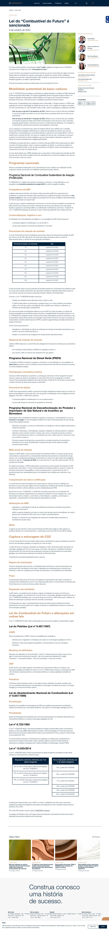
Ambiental (81, 90)
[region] (54, 925)
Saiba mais (93, 926)
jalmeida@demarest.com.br (93, 50)
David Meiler (91, 39)
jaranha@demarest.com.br (83, 76)
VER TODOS (95, 837)
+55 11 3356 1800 (13, 917)
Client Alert (18, 10)
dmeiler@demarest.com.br (92, 40)
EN (75, 3)
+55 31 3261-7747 (87, 917)
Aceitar (103, 926)
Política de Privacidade (33, 927)
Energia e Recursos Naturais (86, 88)
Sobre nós (36, 3)
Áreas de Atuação (47, 3)
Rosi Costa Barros (92, 56)
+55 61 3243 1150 (55, 917)
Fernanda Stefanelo (93, 65)
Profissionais (58, 3)
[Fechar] (107, 922)
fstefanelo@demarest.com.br (93, 66)
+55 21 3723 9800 (35, 917)
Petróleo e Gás (82, 92)
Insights (66, 3)
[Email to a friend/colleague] (80, 103)
